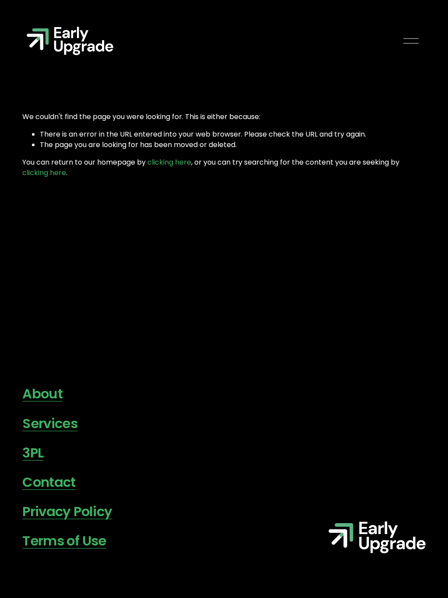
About (42, 393)
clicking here (169, 162)
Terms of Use (64, 541)
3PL (32, 453)
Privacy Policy (67, 511)
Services (49, 423)
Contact (49, 482)
